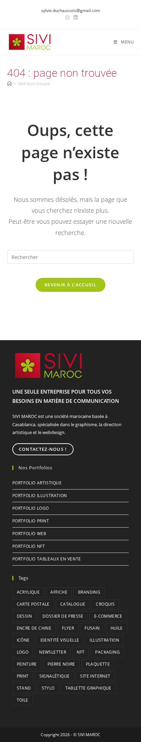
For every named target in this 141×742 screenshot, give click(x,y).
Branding (89, 592)
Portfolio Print (30, 521)
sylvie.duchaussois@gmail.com (70, 10)
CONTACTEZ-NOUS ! (43, 449)
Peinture (27, 664)
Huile (117, 628)
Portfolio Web (29, 533)
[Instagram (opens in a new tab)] (67, 17)
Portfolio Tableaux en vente (46, 559)
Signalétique (54, 676)
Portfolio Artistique (37, 483)
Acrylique (28, 592)
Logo (23, 652)
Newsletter (52, 652)
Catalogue (73, 604)
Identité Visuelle (59, 640)
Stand (24, 688)
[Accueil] (9, 84)
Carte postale (33, 604)
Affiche (58, 592)
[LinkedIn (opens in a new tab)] (75, 17)
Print (23, 676)
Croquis (105, 604)
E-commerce (108, 616)
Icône (23, 640)
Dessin (24, 616)
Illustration (104, 640)
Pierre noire (61, 664)
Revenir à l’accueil (70, 285)
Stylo (48, 688)
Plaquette (98, 664)
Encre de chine (34, 628)
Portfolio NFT (28, 546)
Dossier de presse (63, 616)
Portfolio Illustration (39, 495)
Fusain (92, 628)
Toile (22, 700)
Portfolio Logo (30, 508)
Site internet (95, 676)
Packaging (107, 652)
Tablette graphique (88, 688)
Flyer (68, 628)
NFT (81, 652)
